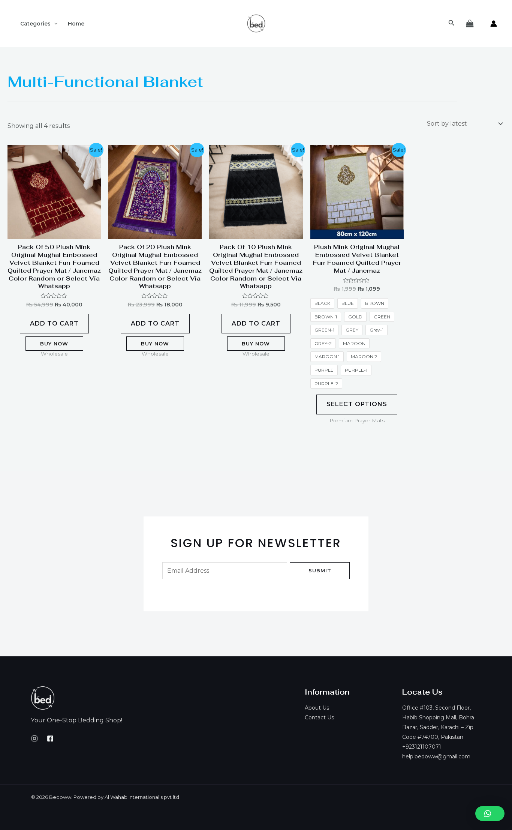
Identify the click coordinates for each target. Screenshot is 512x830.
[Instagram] (34, 738)
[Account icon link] (493, 23)
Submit (319, 570)
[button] (490, 813)
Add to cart (54, 323)
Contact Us (319, 717)
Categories (35, 23)
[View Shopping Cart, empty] (470, 23)
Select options (356, 404)
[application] (54, 23)
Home (76, 23)
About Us (317, 707)
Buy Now (54, 344)
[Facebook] (50, 738)
